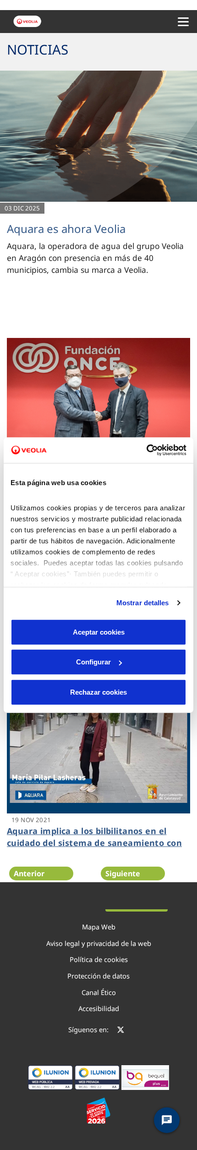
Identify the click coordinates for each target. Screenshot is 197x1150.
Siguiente (122, 873)
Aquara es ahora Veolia (66, 228)
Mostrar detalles (142, 603)
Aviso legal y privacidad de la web (98, 943)
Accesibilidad (98, 1008)
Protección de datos (98, 975)
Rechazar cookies (98, 692)
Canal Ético (99, 992)
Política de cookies (99, 959)
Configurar (93, 662)
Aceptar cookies (99, 632)
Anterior (29, 873)
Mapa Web (98, 926)
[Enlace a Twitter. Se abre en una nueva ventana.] (120, 1031)
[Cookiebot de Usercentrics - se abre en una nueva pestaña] (146, 450)
